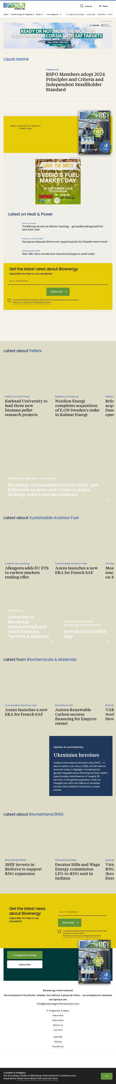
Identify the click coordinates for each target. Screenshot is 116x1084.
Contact (58, 1030)
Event (110, 14)
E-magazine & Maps (75, 14)
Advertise (101, 14)
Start (6, 14)
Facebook (58, 1046)
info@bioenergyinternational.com (58, 1003)
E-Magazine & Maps (25, 955)
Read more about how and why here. (37, 1078)
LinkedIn (58, 1037)
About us (58, 1025)
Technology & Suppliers (22, 14)
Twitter (58, 1042)
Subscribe (90, 14)
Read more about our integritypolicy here (32, 302)
